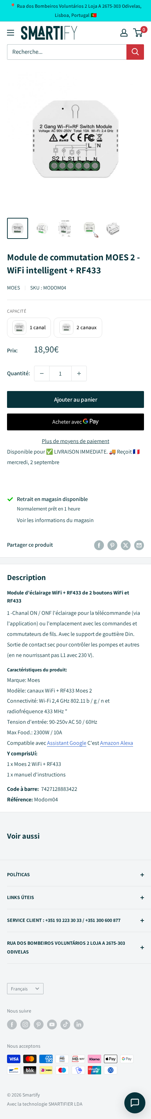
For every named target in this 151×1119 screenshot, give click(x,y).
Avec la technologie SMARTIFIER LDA (45, 1104)
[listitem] (29, 327)
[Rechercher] (135, 52)
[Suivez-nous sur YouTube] (52, 1025)
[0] (138, 32)
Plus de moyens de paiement (75, 441)
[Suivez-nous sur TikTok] (65, 1025)
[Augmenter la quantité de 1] (79, 373)
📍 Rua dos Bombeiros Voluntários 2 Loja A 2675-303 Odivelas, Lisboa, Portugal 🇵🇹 (76, 10)
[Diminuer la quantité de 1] (41, 373)
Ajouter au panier (75, 399)
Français (19, 988)
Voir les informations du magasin (55, 520)
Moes (13, 287)
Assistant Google (66, 743)
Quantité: (18, 373)
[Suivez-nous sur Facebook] (12, 1025)
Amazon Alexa (116, 743)
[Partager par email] (139, 545)
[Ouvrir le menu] (10, 32)
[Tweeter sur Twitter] (126, 545)
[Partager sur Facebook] (99, 545)
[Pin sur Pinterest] (112, 545)
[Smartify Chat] (134, 1102)
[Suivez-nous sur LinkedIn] (79, 1025)
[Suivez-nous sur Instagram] (25, 1025)
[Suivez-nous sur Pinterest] (39, 1025)
